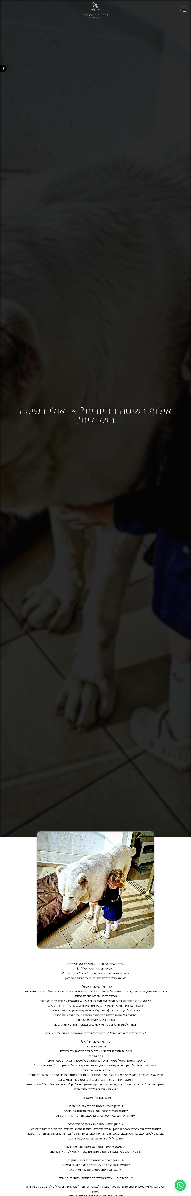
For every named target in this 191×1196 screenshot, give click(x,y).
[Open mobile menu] (184, 10)
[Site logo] (95, 10)
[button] (3, 68)
